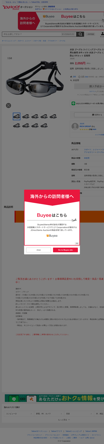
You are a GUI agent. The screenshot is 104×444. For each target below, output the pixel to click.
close (39, 250)
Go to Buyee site (65, 250)
